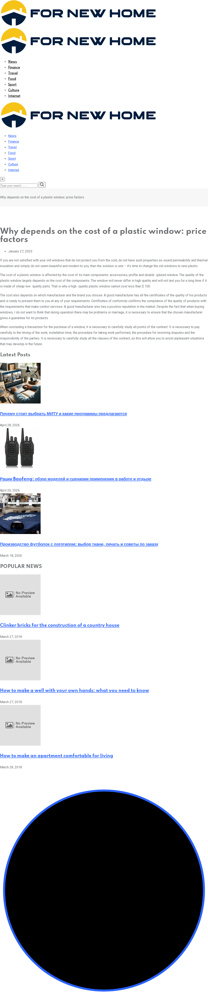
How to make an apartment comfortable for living (56, 756)
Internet (14, 96)
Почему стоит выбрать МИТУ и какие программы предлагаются (63, 414)
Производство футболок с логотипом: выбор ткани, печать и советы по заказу (79, 544)
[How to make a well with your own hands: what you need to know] (20, 679)
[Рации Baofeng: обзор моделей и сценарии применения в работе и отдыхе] (20, 468)
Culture (13, 90)
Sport (12, 84)
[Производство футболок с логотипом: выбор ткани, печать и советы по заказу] (20, 533)
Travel (13, 73)
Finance (14, 67)
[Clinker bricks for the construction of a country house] (20, 614)
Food (12, 79)
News (12, 62)
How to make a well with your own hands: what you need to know (74, 690)
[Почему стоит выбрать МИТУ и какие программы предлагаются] (20, 402)
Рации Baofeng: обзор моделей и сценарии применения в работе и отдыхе (75, 479)
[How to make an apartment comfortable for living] (20, 744)
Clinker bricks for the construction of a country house (59, 625)
